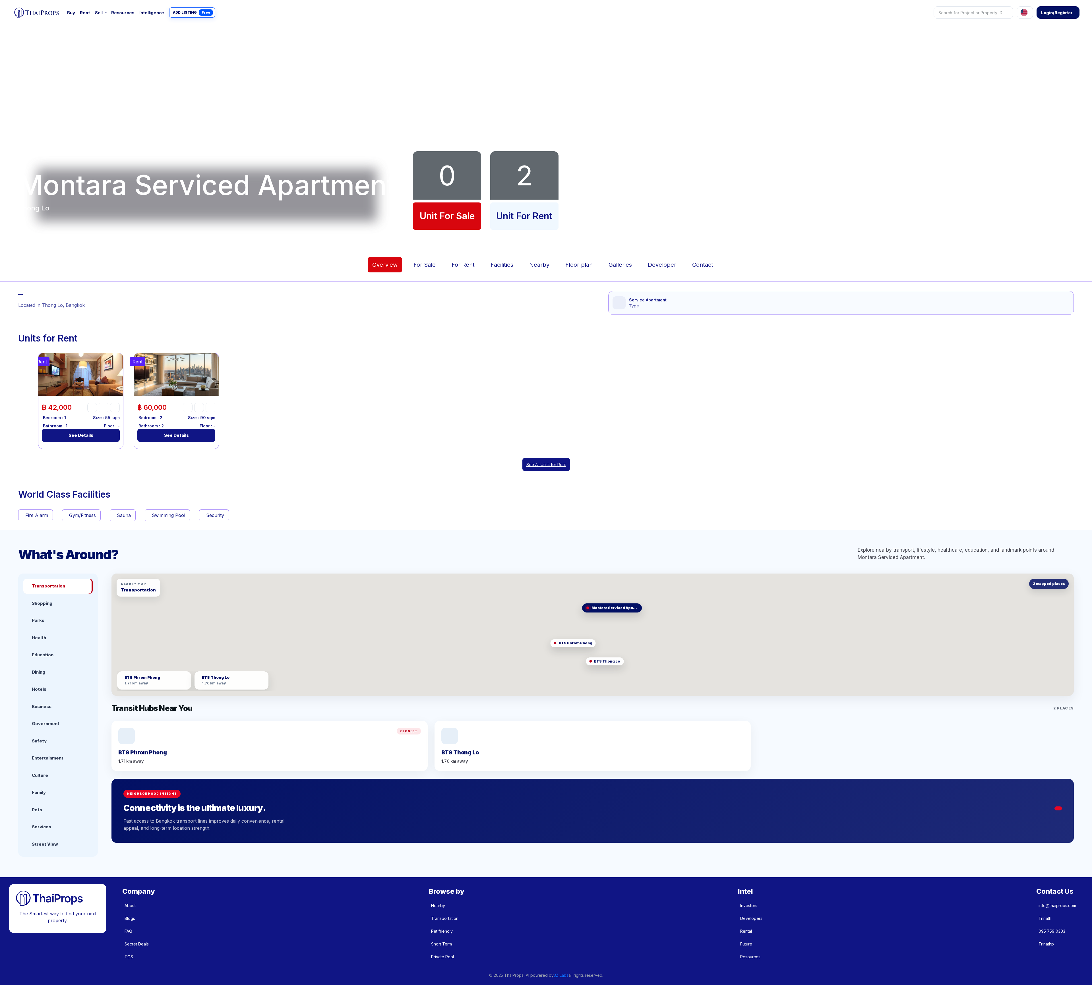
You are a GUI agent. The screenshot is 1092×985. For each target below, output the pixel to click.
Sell (99, 13)
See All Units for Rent (546, 464)
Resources (122, 13)
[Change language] (1025, 12)
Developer (662, 264)
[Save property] (103, 407)
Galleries (620, 264)
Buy (71, 13)
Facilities (502, 264)
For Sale (424, 264)
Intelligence (151, 13)
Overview (385, 264)
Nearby (539, 264)
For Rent (463, 264)
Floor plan (579, 264)
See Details (81, 435)
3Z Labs (561, 975)
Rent (85, 13)
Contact (702, 264)
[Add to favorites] (92, 407)
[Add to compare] (115, 407)
